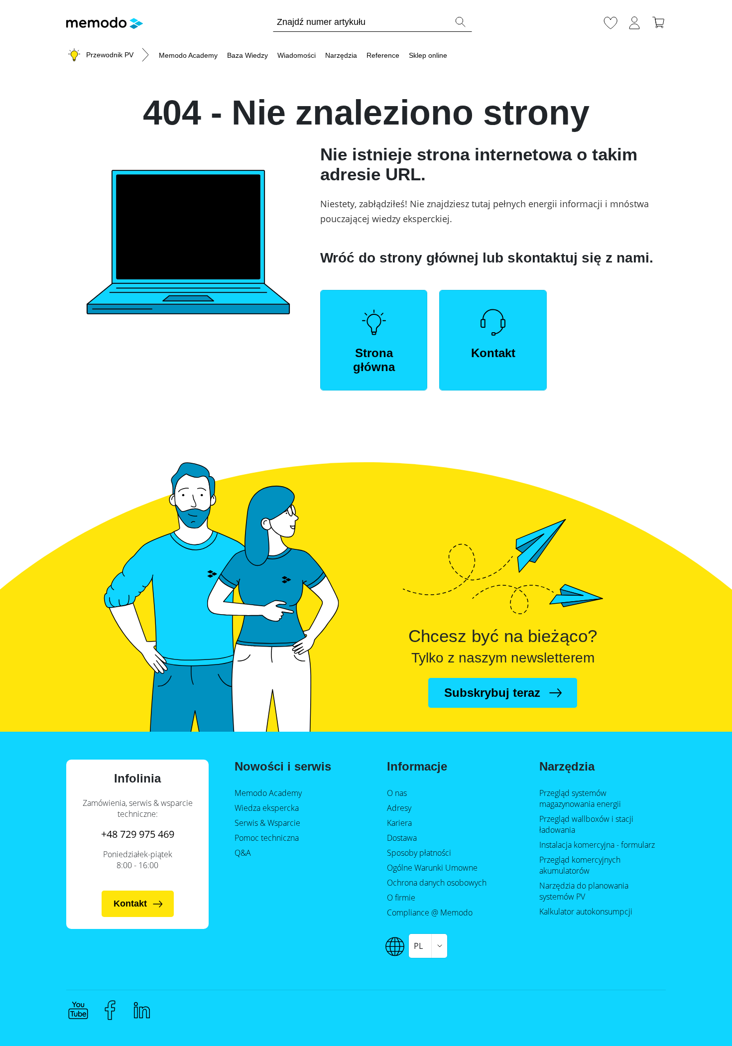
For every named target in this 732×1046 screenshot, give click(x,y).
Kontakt (493, 353)
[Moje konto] (634, 21)
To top (700, 1019)
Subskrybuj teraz (492, 692)
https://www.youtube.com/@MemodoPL (78, 1010)
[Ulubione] (610, 21)
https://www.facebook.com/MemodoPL (110, 1010)
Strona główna (374, 360)
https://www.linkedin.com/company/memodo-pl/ (142, 1010)
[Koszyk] (658, 21)
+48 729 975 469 (137, 834)
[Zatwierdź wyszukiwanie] (460, 22)
